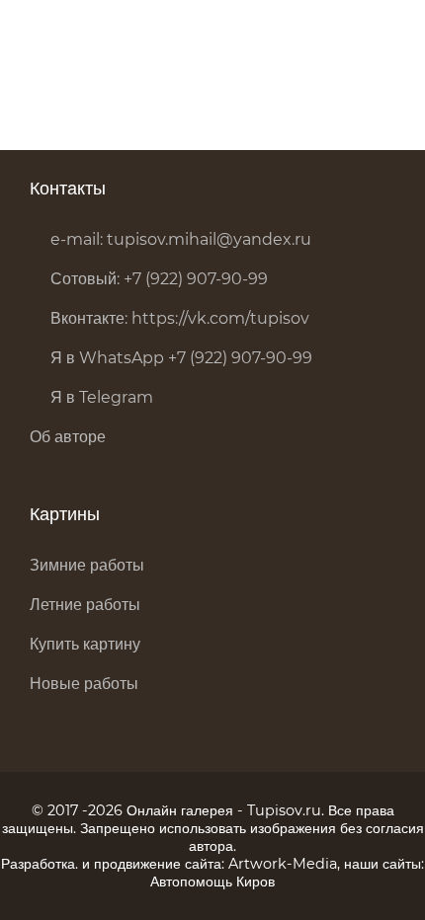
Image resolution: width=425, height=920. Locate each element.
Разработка (38, 864)
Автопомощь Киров (212, 881)
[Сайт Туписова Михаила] (79, 34)
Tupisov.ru (284, 810)
